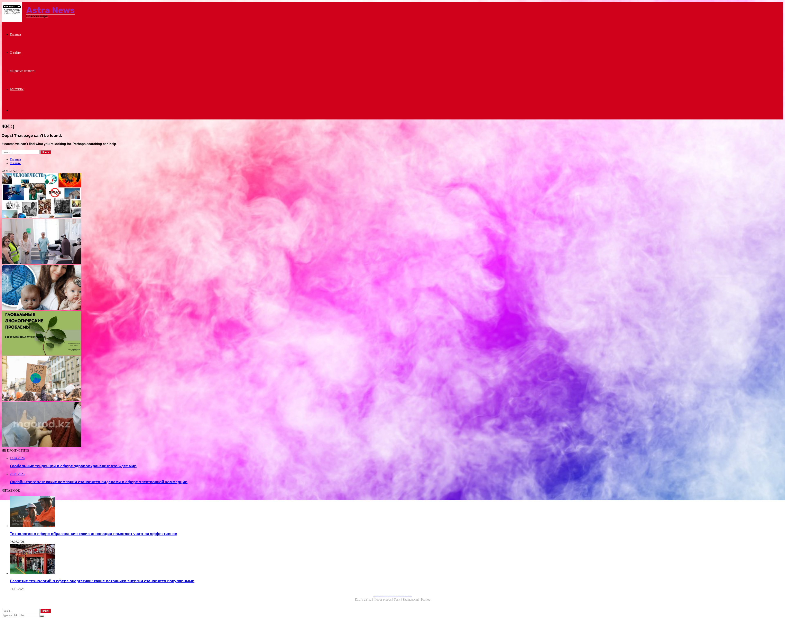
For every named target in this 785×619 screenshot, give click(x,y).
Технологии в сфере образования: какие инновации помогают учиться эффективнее (93, 534)
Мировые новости (22, 70)
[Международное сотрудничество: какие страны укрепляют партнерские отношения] (124, 242)
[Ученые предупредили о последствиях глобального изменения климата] (124, 379)
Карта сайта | (364, 599)
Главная (15, 34)
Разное (425, 599)
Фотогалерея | (384, 599)
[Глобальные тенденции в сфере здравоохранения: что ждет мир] (124, 196)
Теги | (398, 599)
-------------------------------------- (392, 596)
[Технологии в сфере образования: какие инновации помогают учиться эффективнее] (128, 512)
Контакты (17, 89)
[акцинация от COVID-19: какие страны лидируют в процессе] (124, 425)
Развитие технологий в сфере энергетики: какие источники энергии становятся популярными (102, 581)
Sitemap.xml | (412, 599)
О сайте (15, 52)
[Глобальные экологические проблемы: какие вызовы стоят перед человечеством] (124, 333)
